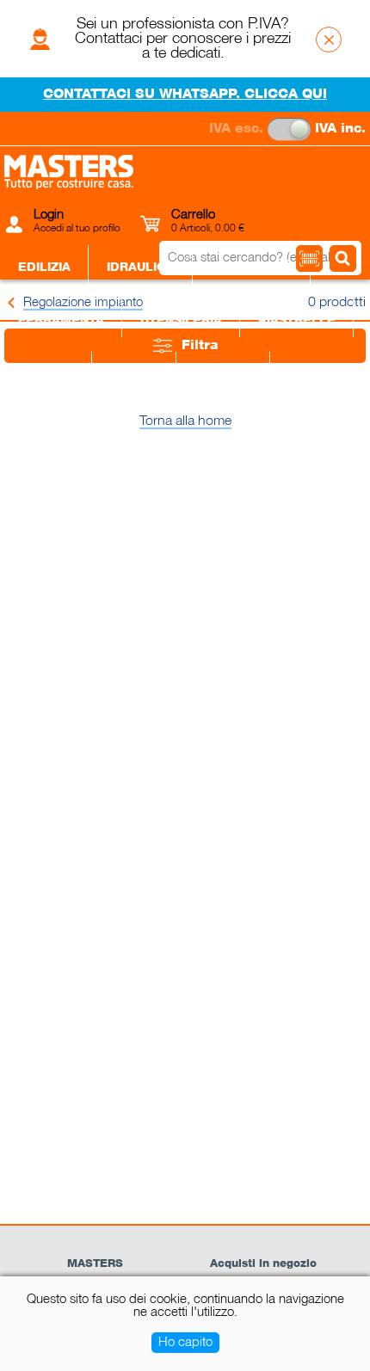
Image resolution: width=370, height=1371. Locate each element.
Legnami (223, 374)
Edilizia (44, 267)
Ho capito (185, 1343)
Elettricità (252, 267)
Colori (134, 374)
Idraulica (141, 267)
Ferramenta (61, 321)
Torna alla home (185, 421)
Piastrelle (297, 321)
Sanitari (46, 374)
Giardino (318, 374)
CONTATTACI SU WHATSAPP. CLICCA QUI (185, 95)
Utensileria (181, 321)
